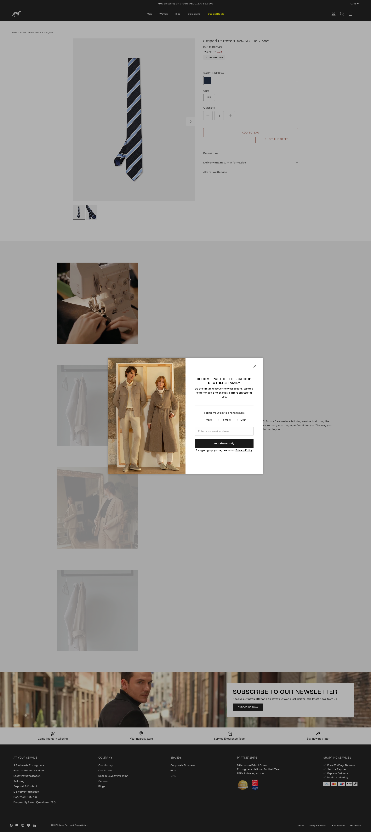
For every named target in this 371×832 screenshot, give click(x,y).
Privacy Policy (244, 450)
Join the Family (224, 443)
